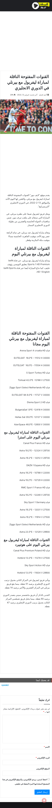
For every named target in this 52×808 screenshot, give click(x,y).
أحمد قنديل (43, 95)
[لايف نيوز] (41, 5)
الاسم (47, 747)
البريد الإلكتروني (43, 758)
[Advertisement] (26, 40)
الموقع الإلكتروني (43, 768)
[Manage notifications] (44, 800)
